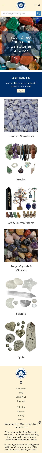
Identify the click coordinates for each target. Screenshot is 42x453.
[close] (40, 422)
